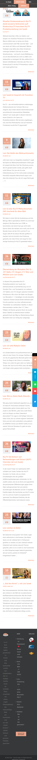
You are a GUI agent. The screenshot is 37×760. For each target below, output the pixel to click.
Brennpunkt (8, 277)
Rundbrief (5, 156)
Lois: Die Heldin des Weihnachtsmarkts (18, 153)
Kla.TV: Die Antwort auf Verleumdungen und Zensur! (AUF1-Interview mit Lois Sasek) (17, 459)
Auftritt (4, 586)
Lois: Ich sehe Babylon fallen (14, 345)
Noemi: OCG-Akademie (18, 704)
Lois (4, 32)
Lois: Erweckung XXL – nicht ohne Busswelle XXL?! (18, 688)
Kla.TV (7, 32)
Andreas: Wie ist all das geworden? (18, 718)
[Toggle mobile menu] (33, 10)
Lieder (8, 586)
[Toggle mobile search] (29, 10)
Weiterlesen (31, 72)
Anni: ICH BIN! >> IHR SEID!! (18, 668)
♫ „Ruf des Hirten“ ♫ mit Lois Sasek (17, 583)
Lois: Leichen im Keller (12, 528)
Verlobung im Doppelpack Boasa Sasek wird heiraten (18, 648)
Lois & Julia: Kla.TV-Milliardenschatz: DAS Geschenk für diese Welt (17, 210)
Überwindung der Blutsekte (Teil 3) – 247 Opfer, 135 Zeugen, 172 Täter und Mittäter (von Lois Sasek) (18, 272)
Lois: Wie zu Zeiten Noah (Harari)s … (17, 396)
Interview (7, 100)
